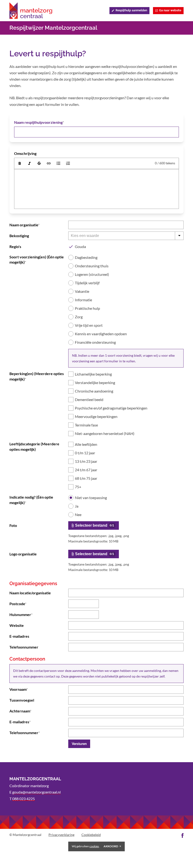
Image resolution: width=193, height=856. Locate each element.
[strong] (20, 163)
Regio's (15, 246)
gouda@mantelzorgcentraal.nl (36, 792)
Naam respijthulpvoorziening (38, 122)
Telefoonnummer (23, 647)
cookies (94, 846)
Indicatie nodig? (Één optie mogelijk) (31, 500)
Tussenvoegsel (21, 700)
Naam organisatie (23, 225)
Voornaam (17, 689)
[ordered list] (68, 163)
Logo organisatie (23, 554)
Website (16, 625)
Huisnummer (20, 614)
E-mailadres (19, 636)
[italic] (29, 163)
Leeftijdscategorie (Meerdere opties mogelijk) (34, 446)
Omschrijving (25, 153)
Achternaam (19, 711)
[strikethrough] (39, 163)
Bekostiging (19, 235)
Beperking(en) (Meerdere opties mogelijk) (36, 376)
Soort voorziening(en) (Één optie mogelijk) (36, 259)
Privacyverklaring (61, 835)
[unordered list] (58, 163)
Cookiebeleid (91, 835)
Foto (13, 525)
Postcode (17, 603)
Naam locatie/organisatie (30, 593)
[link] (48, 163)
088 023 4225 (23, 798)
